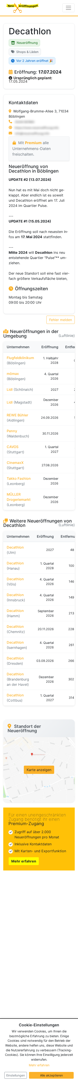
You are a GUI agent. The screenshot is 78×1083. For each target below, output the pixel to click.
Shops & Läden (27, 52)
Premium (33, 142)
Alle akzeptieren (51, 1075)
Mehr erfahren (23, 861)
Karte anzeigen (39, 770)
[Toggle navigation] (68, 7)
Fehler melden (60, 320)
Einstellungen (15, 1075)
